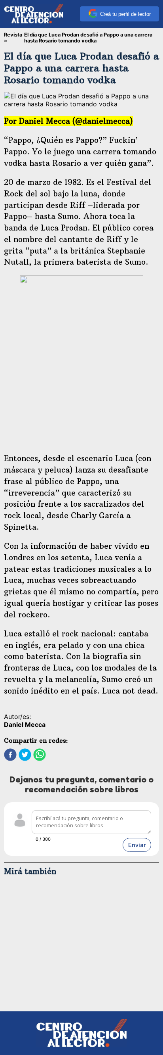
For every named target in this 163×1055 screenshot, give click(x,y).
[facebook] (10, 755)
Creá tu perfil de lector (125, 14)
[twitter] (25, 755)
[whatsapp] (39, 755)
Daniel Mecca (24, 724)
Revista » (13, 38)
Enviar (137, 845)
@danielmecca (102, 121)
